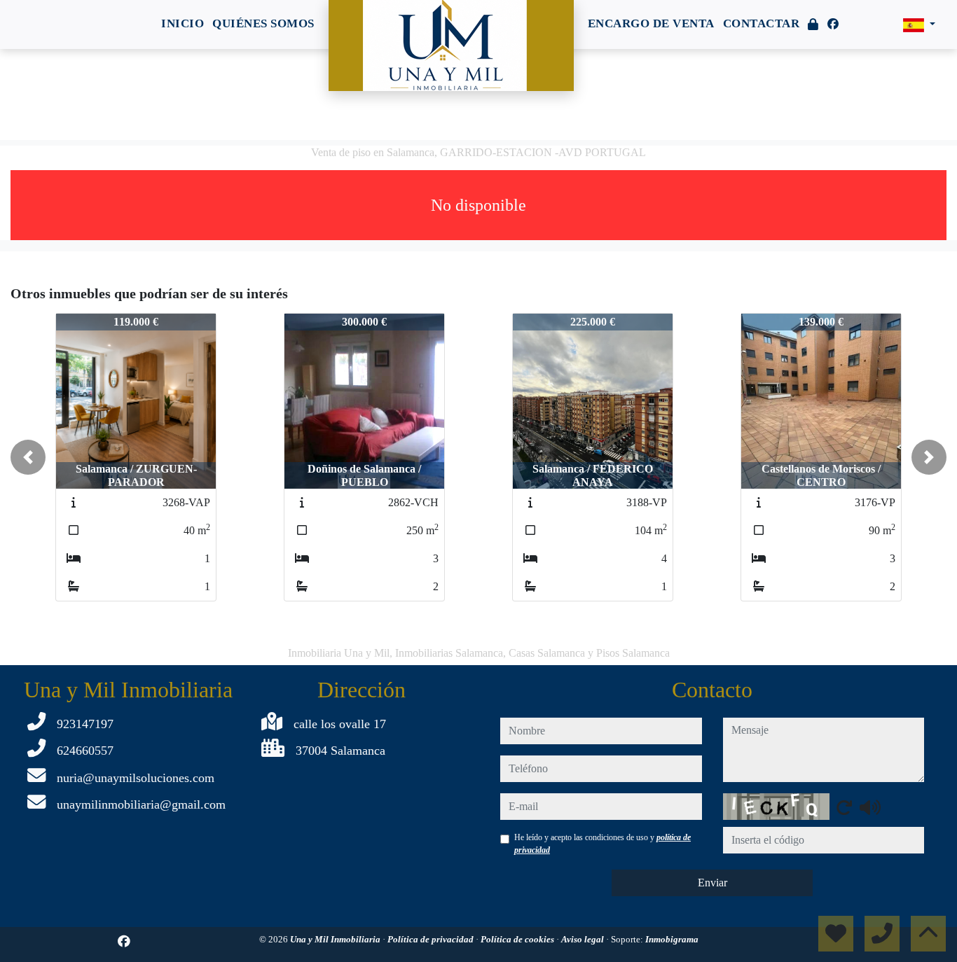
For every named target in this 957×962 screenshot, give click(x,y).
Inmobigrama (671, 939)
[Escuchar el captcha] (870, 807)
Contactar (761, 23)
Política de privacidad (431, 939)
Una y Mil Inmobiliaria (336, 939)
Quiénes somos (263, 23)
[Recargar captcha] (844, 807)
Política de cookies (518, 939)
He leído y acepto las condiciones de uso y (602, 843)
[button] (28, 457)
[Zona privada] (813, 25)
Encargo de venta (651, 23)
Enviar (712, 882)
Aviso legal (583, 939)
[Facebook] (833, 24)
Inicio (182, 23)
